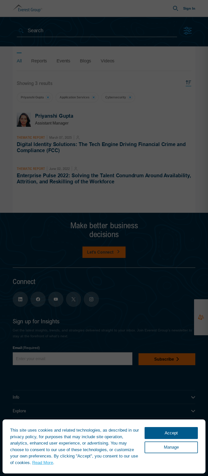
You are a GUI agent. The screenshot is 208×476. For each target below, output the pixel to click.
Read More (42, 462)
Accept (171, 433)
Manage (171, 447)
